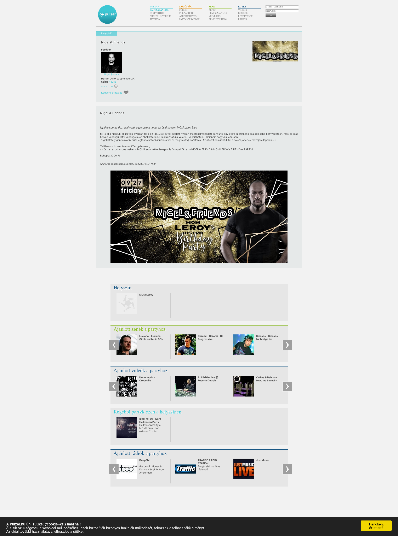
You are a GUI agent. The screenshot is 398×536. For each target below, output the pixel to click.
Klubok (243, 13)
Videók (242, 10)
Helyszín (122, 287)
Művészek (215, 16)
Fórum (183, 10)
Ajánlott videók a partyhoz (140, 370)
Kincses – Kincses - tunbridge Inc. (268, 337)
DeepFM (144, 460)
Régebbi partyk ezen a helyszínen (147, 412)
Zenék (212, 10)
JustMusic (262, 460)
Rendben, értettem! (376, 525)
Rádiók (242, 19)
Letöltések (245, 16)
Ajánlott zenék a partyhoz (140, 329)
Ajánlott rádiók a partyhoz (140, 453)
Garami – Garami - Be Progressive (210, 337)
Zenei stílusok (218, 19)
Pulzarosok (186, 13)
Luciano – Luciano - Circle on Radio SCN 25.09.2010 (151, 339)
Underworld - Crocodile (147, 379)
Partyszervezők (189, 19)
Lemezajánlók (218, 13)
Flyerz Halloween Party (150, 422)
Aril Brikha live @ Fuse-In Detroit (208, 379)
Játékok (155, 19)
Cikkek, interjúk (160, 16)
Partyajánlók (159, 10)
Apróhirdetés (188, 16)
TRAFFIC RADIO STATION (207, 462)
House (112, 81)
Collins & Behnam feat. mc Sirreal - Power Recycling (266, 380)
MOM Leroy (146, 294)
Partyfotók (157, 13)
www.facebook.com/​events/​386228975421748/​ (128, 163)
